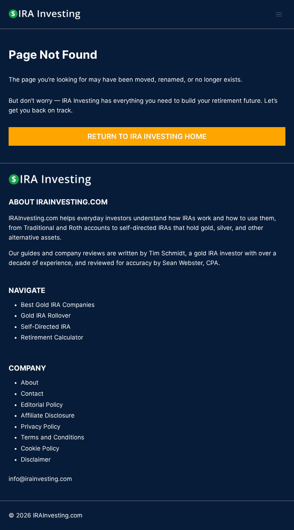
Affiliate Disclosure (48, 415)
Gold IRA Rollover (46, 315)
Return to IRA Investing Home (147, 136)
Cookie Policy (40, 448)
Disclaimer (36, 459)
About (29, 382)
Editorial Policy (42, 404)
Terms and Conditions (52, 437)
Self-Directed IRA (46, 326)
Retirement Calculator (52, 337)
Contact (32, 393)
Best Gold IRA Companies (58, 304)
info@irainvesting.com (40, 478)
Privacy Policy (40, 426)
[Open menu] (278, 14)
